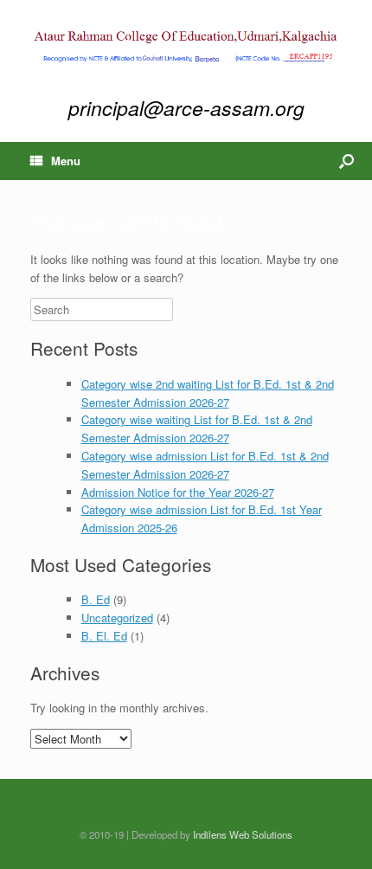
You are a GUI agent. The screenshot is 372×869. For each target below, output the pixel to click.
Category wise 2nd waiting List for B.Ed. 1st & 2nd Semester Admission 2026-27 (207, 393)
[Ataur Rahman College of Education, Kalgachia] (186, 46)
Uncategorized (117, 617)
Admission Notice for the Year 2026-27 (177, 492)
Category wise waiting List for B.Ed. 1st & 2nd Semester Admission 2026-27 (196, 428)
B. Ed (95, 599)
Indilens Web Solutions (242, 834)
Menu (65, 160)
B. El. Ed (104, 636)
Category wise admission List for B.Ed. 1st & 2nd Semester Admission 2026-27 (205, 464)
